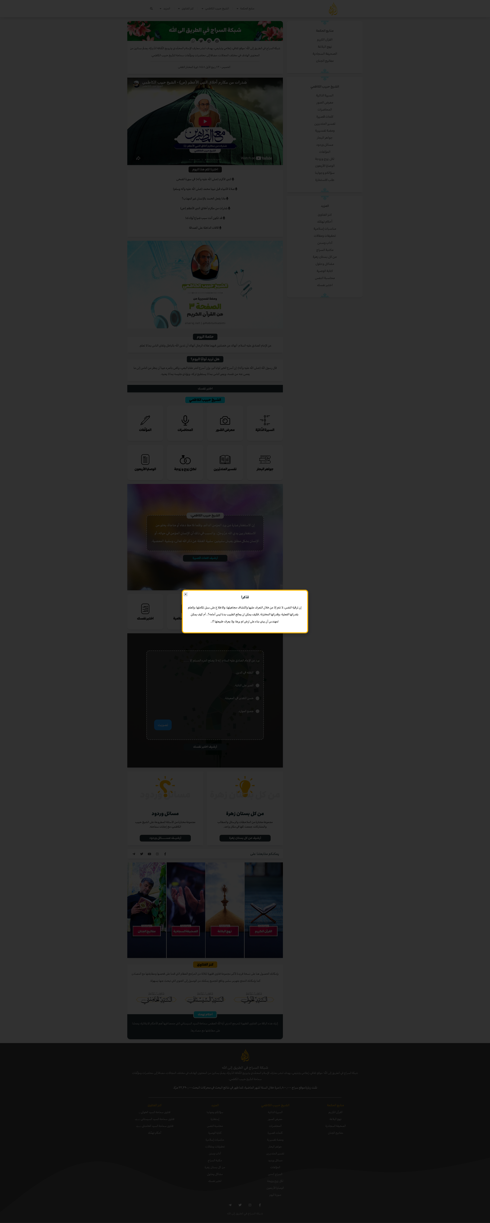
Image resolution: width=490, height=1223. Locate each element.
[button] (185, 594)
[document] (245, 611)
